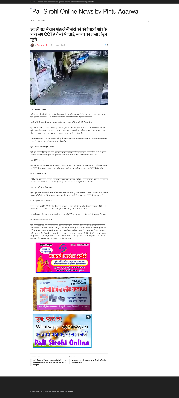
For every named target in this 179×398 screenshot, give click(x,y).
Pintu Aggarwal (42, 45)
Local (33, 21)
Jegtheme (70, 391)
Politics (41, 21)
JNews (37, 391)
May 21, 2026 (55, 45)
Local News (33, 2)
